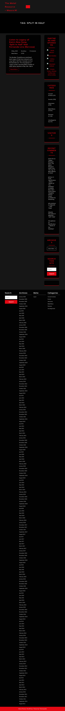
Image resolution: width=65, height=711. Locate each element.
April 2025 (21, 318)
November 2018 (23, 499)
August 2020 (22, 449)
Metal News (14, 53)
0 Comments (33, 51)
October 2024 (22, 332)
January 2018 (22, 522)
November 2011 (23, 696)
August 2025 (22, 308)
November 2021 (23, 414)
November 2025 (23, 301)
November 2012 (23, 668)
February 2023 (22, 379)
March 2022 (22, 405)
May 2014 (21, 626)
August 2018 (22, 506)
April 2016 (21, 572)
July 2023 (21, 367)
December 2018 (23, 496)
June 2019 (21, 482)
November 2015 (23, 583)
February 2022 (22, 407)
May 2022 (21, 400)
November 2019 (23, 470)
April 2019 (21, 487)
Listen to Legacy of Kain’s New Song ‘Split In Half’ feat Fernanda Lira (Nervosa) (22, 43)
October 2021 (22, 416)
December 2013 (23, 637)
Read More (14, 69)
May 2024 (21, 343)
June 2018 (21, 510)
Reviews (50, 114)
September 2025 (23, 306)
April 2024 (21, 346)
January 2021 (22, 437)
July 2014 (21, 621)
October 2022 (22, 388)
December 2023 (23, 355)
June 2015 (21, 595)
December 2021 (23, 412)
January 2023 (22, 381)
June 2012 (21, 680)
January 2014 (22, 635)
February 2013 (22, 661)
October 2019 (22, 473)
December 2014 (23, 609)
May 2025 (21, 315)
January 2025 (22, 325)
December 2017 (23, 525)
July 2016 (21, 564)
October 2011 (22, 699)
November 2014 (23, 612)
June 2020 (21, 454)
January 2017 (22, 550)
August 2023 (22, 365)
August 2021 (22, 421)
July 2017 (21, 536)
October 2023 (22, 360)
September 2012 (23, 673)
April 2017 (21, 543)
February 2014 (22, 633)
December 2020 (23, 440)
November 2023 (23, 358)
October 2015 (22, 586)
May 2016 (21, 569)
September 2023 (23, 362)
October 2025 (22, 303)
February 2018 (22, 520)
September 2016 (23, 560)
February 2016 (22, 576)
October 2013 (22, 642)
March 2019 (22, 489)
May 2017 (21, 541)
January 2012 (22, 692)
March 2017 (22, 546)
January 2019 (22, 494)
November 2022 (23, 386)
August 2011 (22, 703)
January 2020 (22, 466)
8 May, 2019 (14, 51)
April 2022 (21, 402)
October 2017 (22, 529)
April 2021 (21, 430)
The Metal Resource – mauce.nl (11, 7)
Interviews (51, 103)
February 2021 (22, 435)
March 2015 (22, 602)
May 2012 (21, 682)
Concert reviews (50, 94)
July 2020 (21, 452)
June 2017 (21, 539)
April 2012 (21, 684)
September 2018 (23, 503)
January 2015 (22, 607)
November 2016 (23, 555)
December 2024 (23, 327)
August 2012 (22, 675)
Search (51, 274)
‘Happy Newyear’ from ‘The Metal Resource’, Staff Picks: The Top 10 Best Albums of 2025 (52, 166)
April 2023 (21, 374)
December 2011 (23, 694)
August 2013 (22, 647)
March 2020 (22, 461)
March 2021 (22, 433)
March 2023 (22, 376)
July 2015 (21, 593)
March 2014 (22, 630)
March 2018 (22, 517)
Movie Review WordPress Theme (27, 709)
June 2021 (21, 426)
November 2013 (23, 640)
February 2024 (22, 351)
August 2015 (22, 590)
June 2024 (21, 341)
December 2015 (23, 581)
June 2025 (21, 313)
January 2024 (22, 353)
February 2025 (22, 322)
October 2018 (22, 501)
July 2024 (21, 339)
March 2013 (22, 659)
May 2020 (21, 456)
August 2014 (22, 619)
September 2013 (23, 644)
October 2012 (22, 670)
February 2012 (22, 689)
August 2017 (22, 534)
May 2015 (21, 597)
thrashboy (23, 51)
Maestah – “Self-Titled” (51, 206)
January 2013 (22, 663)
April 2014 (21, 628)
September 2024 (23, 334)
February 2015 (22, 605)
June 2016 (21, 567)
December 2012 (23, 666)
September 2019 (23, 475)
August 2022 (22, 393)
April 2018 (21, 515)
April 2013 (21, 656)
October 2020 (22, 445)
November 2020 (23, 442)
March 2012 (22, 687)
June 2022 (21, 398)
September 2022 (23, 390)
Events (50, 99)
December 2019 (23, 468)
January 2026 (22, 296)
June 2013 (21, 652)
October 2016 (22, 557)
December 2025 (23, 299)
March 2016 (22, 574)
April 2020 (21, 459)
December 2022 (23, 383)
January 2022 (22, 409)
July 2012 (21, 677)
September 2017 (23, 532)
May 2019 (21, 485)
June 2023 (21, 369)
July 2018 (21, 508)
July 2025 (21, 310)
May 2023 (21, 372)
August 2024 (22, 336)
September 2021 (23, 419)
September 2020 (23, 447)
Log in (34, 296)
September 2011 (23, 701)
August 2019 (22, 478)
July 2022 (21, 395)
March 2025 (22, 320)
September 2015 (23, 588)
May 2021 (21, 428)
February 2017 (22, 548)
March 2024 (22, 348)
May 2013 (21, 654)
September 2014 (23, 616)
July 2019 (21, 480)
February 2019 (22, 492)
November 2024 (23, 329)
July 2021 (21, 423)
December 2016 (23, 553)
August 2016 (22, 562)
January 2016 (22, 579)
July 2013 (21, 649)
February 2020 (22, 463)
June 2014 (21, 623)
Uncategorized (51, 308)
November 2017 (23, 527)
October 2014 (22, 614)
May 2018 (21, 513)
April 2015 (21, 600)
